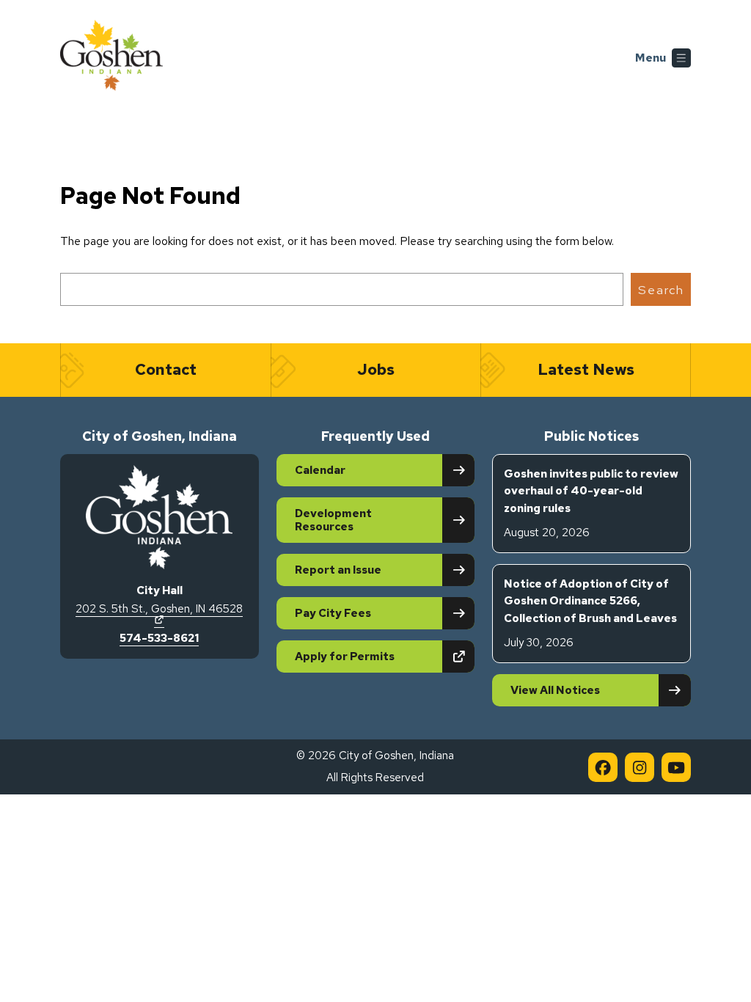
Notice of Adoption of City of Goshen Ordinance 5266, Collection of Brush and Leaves (590, 613)
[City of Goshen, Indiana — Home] (111, 58)
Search (661, 290)
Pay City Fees (333, 613)
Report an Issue (338, 570)
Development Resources (333, 520)
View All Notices (555, 690)
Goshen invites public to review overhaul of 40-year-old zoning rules (591, 503)
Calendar (320, 470)
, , (159, 613)
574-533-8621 (159, 638)
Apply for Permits (385, 656)
